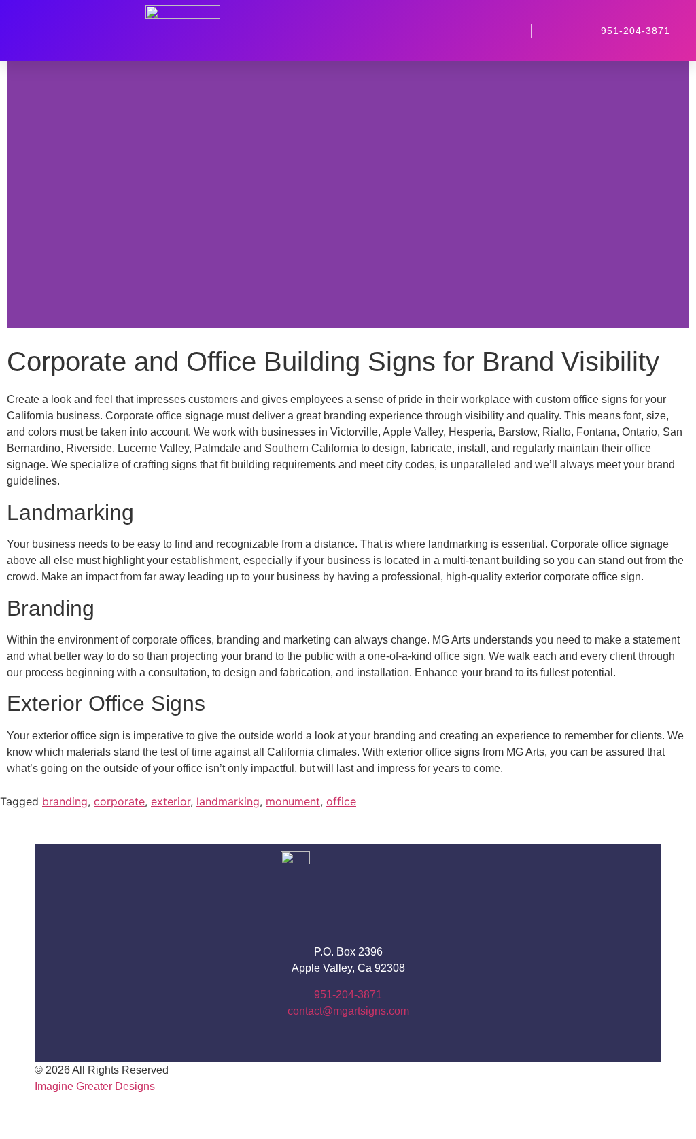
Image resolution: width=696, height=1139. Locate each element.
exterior (170, 801)
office (341, 801)
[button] (439, 30)
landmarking (228, 801)
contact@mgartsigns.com (348, 1011)
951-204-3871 (348, 994)
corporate (119, 801)
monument (293, 801)
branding (65, 801)
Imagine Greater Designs (95, 1086)
